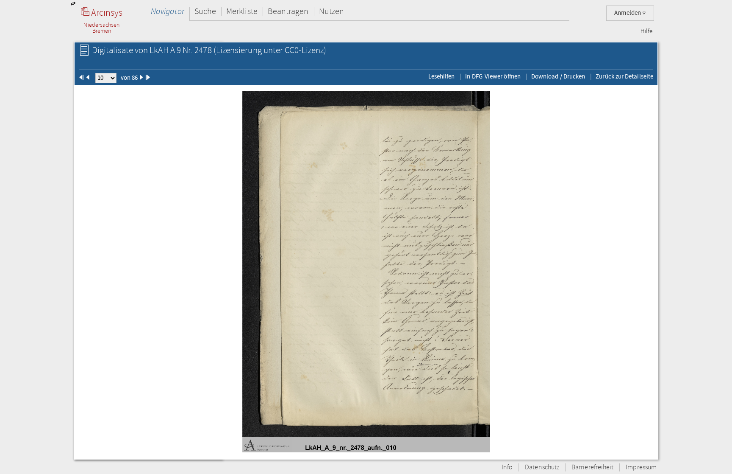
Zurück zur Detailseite (624, 76)
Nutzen (331, 11)
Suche (205, 11)
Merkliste (242, 11)
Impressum (641, 467)
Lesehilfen (441, 76)
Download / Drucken (558, 76)
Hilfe (646, 31)
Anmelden (628, 13)
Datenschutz (542, 467)
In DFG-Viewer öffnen (493, 76)
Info (507, 467)
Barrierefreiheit (592, 467)
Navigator (167, 11)
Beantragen (288, 11)
